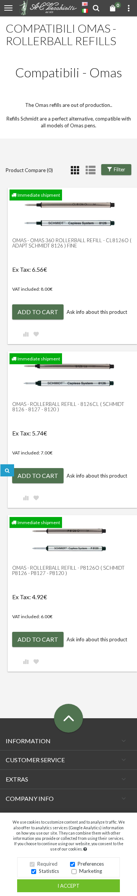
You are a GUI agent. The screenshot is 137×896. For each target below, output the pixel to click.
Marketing (90, 871)
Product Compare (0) (29, 170)
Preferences (91, 864)
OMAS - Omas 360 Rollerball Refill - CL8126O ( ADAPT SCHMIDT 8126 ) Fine (71, 243)
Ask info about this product (97, 312)
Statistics (49, 871)
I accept (68, 886)
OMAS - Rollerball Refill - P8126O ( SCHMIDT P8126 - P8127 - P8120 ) (68, 570)
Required (47, 864)
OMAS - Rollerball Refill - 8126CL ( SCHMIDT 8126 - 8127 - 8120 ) (68, 406)
